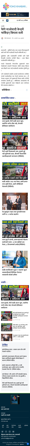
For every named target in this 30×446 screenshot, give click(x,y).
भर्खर (3, 282)
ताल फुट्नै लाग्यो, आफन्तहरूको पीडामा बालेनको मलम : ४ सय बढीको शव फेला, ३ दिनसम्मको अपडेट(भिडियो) (15, 242)
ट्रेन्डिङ (5, 345)
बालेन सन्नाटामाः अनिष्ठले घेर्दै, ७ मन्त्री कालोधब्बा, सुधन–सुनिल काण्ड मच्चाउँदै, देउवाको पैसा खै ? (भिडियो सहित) (13, 367)
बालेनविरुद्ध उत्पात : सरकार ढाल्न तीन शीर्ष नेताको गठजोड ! (13, 350)
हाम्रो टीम (3, 426)
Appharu (22, 444)
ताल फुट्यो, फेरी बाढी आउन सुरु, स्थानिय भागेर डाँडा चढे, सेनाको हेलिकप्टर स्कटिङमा (13, 123)
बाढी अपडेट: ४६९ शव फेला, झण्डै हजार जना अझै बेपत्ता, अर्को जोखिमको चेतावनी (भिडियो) (15, 184)
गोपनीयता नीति (14, 426)
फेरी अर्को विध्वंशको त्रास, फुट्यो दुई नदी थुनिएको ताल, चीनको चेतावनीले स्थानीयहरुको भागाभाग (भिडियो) (14, 154)
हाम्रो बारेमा (7, 426)
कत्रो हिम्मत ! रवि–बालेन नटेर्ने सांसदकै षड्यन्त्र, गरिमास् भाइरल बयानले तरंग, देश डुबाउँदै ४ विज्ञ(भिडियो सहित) (14, 376)
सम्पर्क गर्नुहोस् (19, 426)
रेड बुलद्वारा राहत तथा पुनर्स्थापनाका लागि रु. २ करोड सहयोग (13, 213)
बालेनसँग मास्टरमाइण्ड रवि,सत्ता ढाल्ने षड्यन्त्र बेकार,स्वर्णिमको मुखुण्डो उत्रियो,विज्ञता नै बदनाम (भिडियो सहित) (14, 358)
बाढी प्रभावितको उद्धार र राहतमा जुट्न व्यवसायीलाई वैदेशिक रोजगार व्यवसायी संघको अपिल (14, 272)
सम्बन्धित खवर (7, 98)
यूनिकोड (26, 425)
